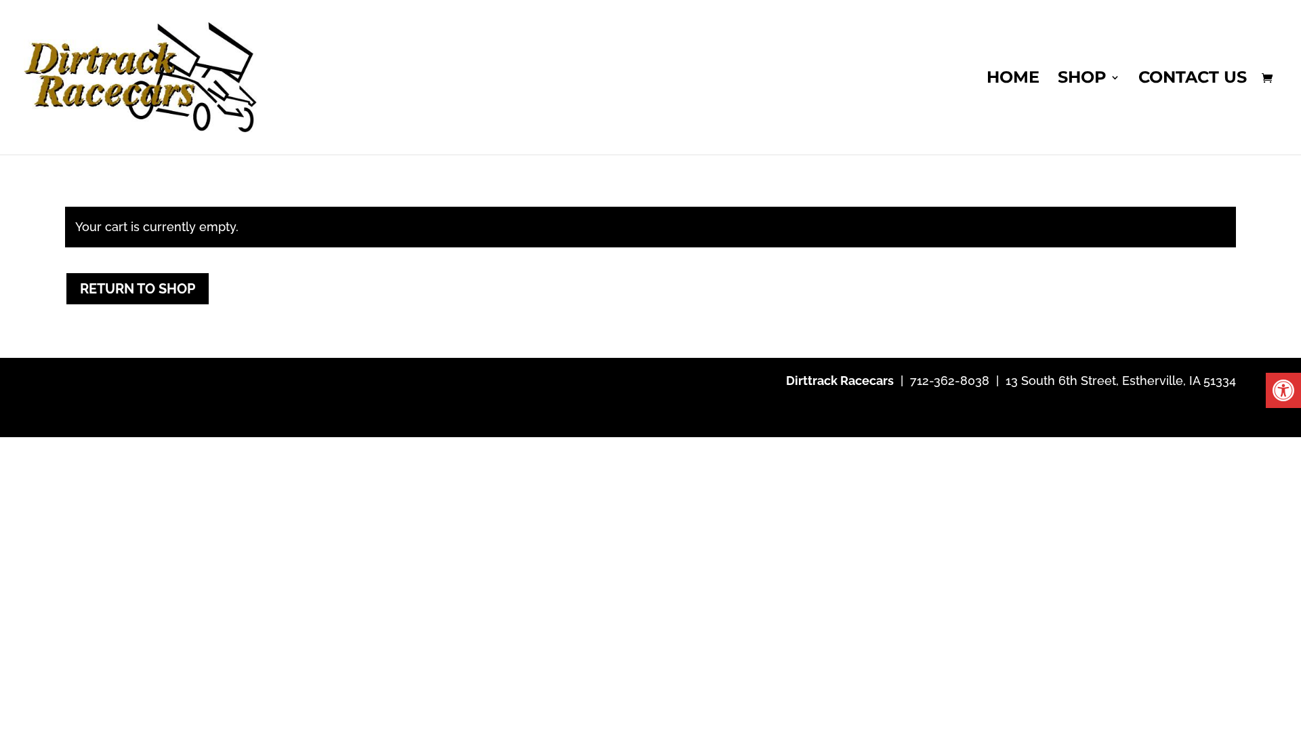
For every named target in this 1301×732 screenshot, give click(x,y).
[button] (1283, 390)
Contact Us (1192, 80)
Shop (1082, 80)
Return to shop (137, 289)
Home (1013, 80)
